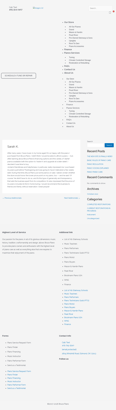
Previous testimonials (11, 198)
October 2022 (92, 194)
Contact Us (69, 69)
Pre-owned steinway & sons (80, 38)
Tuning (72, 57)
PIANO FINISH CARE (95, 172)
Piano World (69, 257)
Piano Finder (12, 347)
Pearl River (68, 271)
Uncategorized (93, 218)
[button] (100, 4)
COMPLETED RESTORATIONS (98, 204)
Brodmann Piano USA (73, 275)
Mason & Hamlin (75, 32)
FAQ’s (66, 66)
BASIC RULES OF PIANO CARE (99, 160)
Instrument (91, 215)
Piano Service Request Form (19, 343)
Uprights (72, 41)
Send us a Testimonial (16, 365)
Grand (71, 30)
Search (90, 141)
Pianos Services (72, 53)
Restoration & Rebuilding (79, 63)
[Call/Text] (5, 9)
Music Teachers (70, 244)
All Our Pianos (75, 27)
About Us (68, 73)
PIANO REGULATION (95, 164)
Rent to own (74, 43)
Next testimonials (72, 198)
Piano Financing (14, 352)
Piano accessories (76, 46)
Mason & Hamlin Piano (73, 266)
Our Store (69, 22)
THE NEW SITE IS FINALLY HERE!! (99, 156)
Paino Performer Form (16, 361)
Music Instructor (14, 356)
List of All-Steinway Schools (76, 239)
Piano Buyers (69, 262)
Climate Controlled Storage (80, 60)
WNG (66, 280)
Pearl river (73, 35)
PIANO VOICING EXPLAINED (98, 168)
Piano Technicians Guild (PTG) (76, 253)
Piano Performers (71, 248)
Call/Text (13, 7)
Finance (68, 49)
